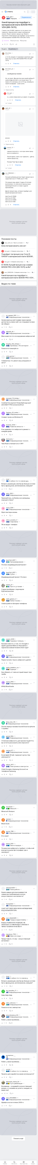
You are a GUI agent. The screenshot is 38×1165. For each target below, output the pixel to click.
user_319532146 (9, 268)
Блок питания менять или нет (13, 242)
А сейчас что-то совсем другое (19, 477)
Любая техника (15, 596)
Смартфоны (14, 517)
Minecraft (13, 804)
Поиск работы (15, 885)
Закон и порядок (15, 841)
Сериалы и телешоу (17, 637)
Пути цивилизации (16, 1079)
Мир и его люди (15, 932)
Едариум (13, 665)
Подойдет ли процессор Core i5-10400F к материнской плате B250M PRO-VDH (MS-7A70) (17, 252)
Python (12, 570)
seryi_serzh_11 (8, 238)
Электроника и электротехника (20, 762)
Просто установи (18, 238)
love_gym (7, 247)
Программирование (16, 558)
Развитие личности (16, 422)
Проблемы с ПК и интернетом (20, 341)
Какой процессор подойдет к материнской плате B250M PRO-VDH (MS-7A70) (17, 273)
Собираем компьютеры (17, 247)
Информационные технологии (14, 18)
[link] (18, 317)
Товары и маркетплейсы (18, 916)
